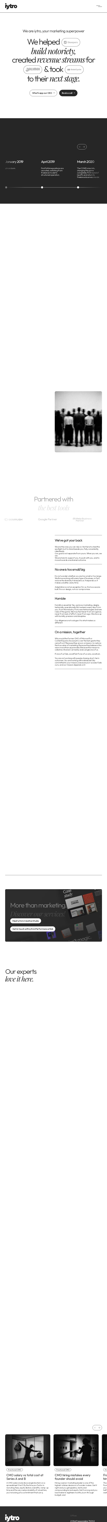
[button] (99, 6)
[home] (11, 6)
